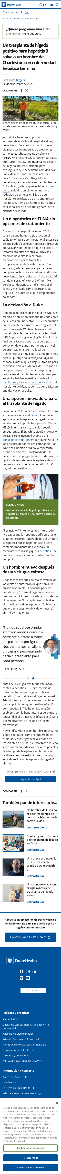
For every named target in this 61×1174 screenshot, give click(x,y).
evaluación (31, 415)
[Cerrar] (57, 1103)
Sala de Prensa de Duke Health (20, 1093)
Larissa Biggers (16, 80)
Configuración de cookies (30, 1147)
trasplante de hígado (30, 779)
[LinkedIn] (35, 972)
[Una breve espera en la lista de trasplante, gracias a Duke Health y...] (13, 867)
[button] (43, 5)
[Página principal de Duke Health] (7, 5)
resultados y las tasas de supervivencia (27, 382)
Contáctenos (33, 990)
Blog (27, 11)
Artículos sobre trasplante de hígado (21, 18)
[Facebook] (22, 972)
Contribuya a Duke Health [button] (28, 937)
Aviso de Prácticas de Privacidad (21, 1039)
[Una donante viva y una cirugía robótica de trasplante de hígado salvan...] (13, 893)
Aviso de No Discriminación (18, 1033)
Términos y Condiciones (16, 1055)
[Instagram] (28, 972)
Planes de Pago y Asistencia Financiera (24, 1044)
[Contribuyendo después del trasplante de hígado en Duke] (13, 843)
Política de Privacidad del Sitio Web (22, 1061)
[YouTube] (28, 978)
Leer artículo (36, 827)
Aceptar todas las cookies (30, 1167)
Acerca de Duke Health (15, 1077)
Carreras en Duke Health (16, 1088)
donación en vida (13, 440)
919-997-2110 (32, 34)
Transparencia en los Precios (19, 1050)
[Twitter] (22, 978)
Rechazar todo (30, 1157)
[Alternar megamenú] (51, 4)
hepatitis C (46, 551)
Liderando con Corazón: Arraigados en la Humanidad (26, 1026)
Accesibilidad (10, 1019)
